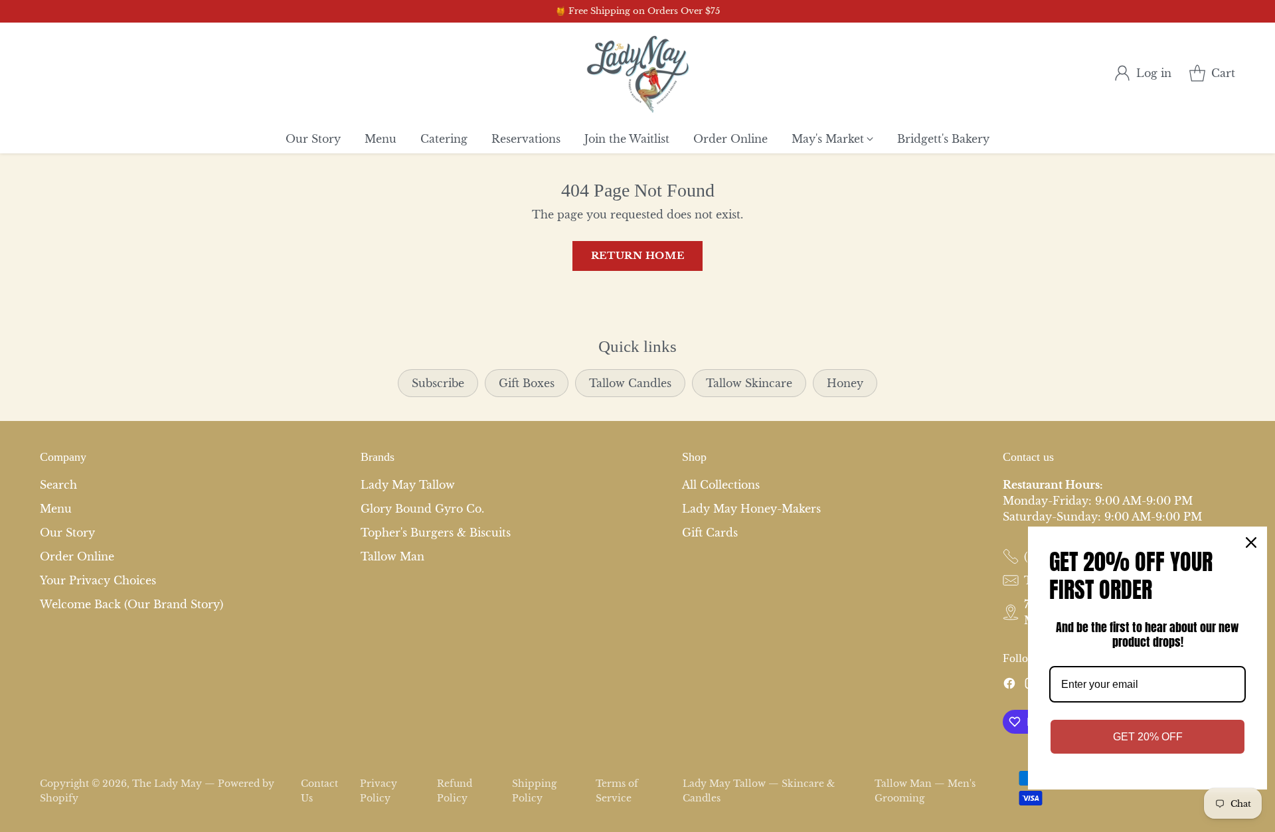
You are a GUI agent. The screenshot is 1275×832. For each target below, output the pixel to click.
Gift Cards (710, 532)
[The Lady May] (637, 73)
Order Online (77, 556)
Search (58, 484)
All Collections (721, 484)
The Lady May (167, 784)
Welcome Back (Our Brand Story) (131, 604)
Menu (56, 508)
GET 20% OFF (1148, 736)
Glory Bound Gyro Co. (422, 508)
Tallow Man (392, 556)
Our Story (67, 532)
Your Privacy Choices (98, 580)
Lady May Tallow (408, 484)
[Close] (1251, 542)
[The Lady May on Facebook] (1009, 685)
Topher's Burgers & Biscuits (436, 532)
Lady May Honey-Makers (751, 508)
